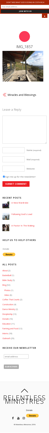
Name (34, 150)
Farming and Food (10, 328)
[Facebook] (13, 418)
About (5, 270)
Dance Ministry (8, 309)
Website (31, 168)
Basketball (6, 275)
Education (6, 323)
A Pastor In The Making (22, 225)
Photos (7, 290)
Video (6, 295)
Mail (33, 159)
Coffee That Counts (10, 299)
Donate (6, 249)
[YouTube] (18, 418)
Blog (4, 285)
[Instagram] (24, 418)
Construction (7, 304)
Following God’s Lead (21, 214)
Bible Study (7, 280)
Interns (5, 333)
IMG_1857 (24, 46)
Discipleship (7, 314)
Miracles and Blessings (22, 95)
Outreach (6, 338)
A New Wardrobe (19, 202)
